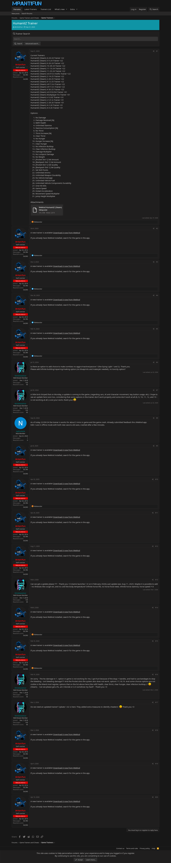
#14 (156, 608)
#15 (156, 641)
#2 (157, 228)
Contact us (120, 848)
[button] (66, 9)
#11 (156, 513)
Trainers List (46, 9)
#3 (157, 262)
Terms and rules (132, 848)
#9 (157, 446)
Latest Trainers (30, 9)
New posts (16, 13)
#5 (157, 329)
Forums (17, 9)
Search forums (27, 13)
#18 (156, 730)
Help (153, 848)
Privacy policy (145, 848)
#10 (156, 479)
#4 (157, 295)
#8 (157, 418)
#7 (157, 390)
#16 (156, 674)
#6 (157, 362)
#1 (157, 51)
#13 (156, 580)
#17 (156, 702)
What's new (60, 9)
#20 (156, 797)
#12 (156, 546)
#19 (156, 764)
